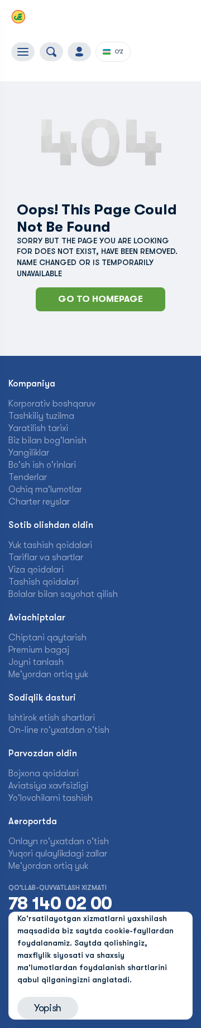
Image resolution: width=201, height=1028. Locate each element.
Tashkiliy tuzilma (41, 416)
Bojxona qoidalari (43, 773)
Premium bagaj (38, 650)
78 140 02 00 (60, 904)
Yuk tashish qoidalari (50, 545)
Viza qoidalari (36, 570)
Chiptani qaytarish (47, 638)
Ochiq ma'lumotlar (45, 489)
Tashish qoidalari (43, 582)
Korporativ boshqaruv (51, 404)
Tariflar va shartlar (45, 557)
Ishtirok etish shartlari (51, 718)
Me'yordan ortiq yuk (48, 674)
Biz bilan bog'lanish (47, 440)
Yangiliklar (28, 453)
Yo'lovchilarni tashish (50, 798)
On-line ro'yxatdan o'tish (58, 730)
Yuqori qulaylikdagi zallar (57, 854)
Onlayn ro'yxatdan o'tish (58, 841)
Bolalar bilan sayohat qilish (63, 594)
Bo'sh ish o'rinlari (42, 465)
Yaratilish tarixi (38, 428)
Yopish (47, 1008)
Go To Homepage (100, 299)
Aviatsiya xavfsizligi (48, 786)
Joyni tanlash (36, 662)
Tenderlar (27, 477)
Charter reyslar (39, 502)
